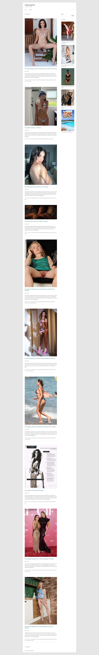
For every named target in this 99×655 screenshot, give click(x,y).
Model (47, 369)
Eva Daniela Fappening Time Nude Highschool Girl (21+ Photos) (39, 627)
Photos (49, 79)
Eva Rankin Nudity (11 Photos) (33, 127)
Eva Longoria (34, 437)
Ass (40, 437)
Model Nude (34, 369)
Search (62, 14)
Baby (40, 301)
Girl (47, 639)
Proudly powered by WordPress (29, 650)
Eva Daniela (34, 301)
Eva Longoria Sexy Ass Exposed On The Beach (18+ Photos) (40, 426)
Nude (47, 79)
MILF (45, 79)
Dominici (45, 197)
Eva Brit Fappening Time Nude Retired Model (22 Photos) (40, 358)
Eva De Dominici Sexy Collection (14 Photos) (36, 187)
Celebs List (30, 9)
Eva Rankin (34, 138)
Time (25, 81)
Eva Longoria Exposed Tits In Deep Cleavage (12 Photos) (39, 559)
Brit (40, 369)
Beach (42, 437)
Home (26, 9)
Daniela (45, 301)
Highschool (50, 639)
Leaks (42, 501)
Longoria (49, 437)
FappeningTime (30, 5)
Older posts (27, 646)
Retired (54, 369)
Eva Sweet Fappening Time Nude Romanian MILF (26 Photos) (41, 68)
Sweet (55, 79)
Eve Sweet (33, 79)
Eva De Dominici (34, 197)
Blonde (42, 301)
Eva (39, 79)
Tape (52, 232)
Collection (42, 197)
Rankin (47, 138)
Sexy (52, 197)
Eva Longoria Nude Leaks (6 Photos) (34, 490)
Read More (37, 77)
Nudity (42, 138)
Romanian (52, 79)
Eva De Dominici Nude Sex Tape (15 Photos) (36, 221)
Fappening (42, 79)
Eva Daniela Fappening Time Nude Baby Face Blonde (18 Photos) (39, 289)
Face (48, 301)
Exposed (46, 437)
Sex (50, 232)
